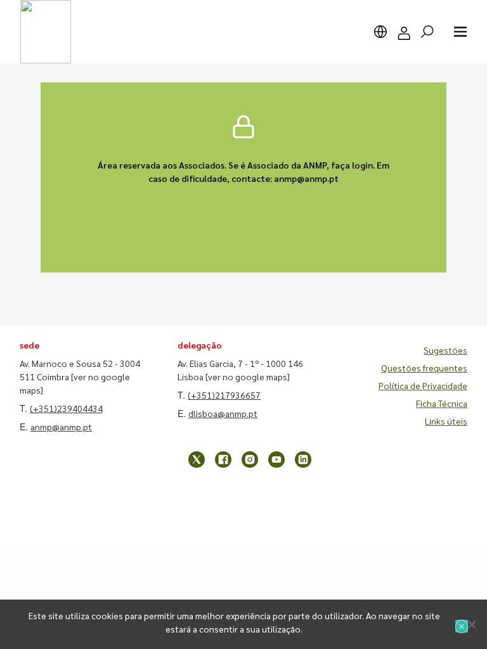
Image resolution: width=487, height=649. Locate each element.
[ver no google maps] (247, 376)
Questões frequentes (424, 367)
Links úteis (446, 421)
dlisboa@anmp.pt (222, 413)
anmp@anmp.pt (61, 426)
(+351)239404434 (66, 408)
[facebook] (223, 459)
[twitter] (196, 459)
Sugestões (445, 350)
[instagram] (250, 459)
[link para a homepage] (45, 31)
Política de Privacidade (423, 385)
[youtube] (276, 459)
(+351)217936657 (224, 395)
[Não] (471, 624)
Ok (461, 626)
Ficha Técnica (441, 403)
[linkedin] (303, 459)
